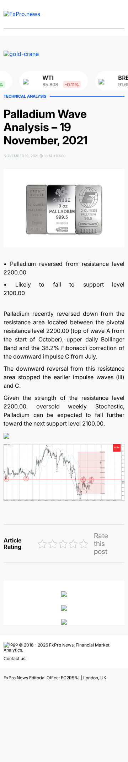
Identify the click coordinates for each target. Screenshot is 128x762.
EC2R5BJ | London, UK (83, 677)
